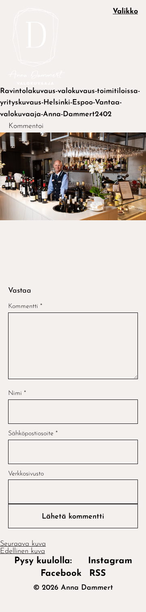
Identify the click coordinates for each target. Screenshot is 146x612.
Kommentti (25, 306)
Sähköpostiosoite (33, 433)
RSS (97, 573)
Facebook (61, 573)
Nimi (17, 393)
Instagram (110, 561)
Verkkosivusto (26, 474)
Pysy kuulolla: (47, 561)
